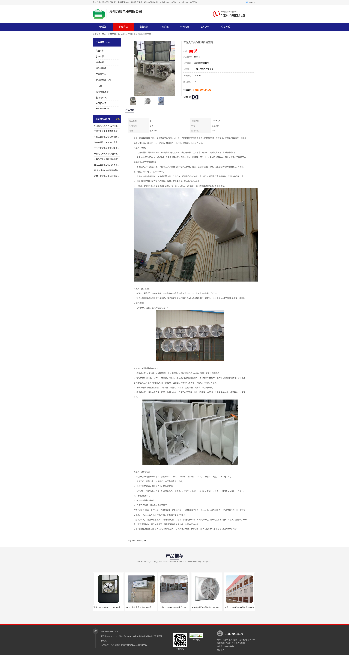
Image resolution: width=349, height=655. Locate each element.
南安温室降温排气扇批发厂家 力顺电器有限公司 (244, 607)
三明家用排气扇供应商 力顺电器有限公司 (176, 607)
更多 (118, 119)
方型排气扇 (101, 74)
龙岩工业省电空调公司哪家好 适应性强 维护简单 (107, 176)
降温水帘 (100, 62)
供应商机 (123, 27)
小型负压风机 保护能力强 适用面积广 (107, 159)
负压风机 (122, 34)
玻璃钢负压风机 (103, 80)
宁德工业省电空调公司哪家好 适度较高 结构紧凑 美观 (107, 137)
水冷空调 (100, 56)
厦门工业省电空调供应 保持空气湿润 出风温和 (113, 607)
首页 (104, 34)
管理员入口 (134, 645)
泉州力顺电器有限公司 (147, 636)
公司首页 (103, 27)
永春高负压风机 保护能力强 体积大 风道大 (107, 154)
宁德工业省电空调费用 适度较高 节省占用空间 (107, 131)
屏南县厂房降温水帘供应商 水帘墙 (206, 607)
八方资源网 (116, 645)
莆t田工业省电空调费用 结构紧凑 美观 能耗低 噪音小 (107, 170)
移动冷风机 (101, 68)
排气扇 (99, 86)
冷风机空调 (101, 103)
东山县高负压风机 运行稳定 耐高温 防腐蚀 (107, 126)
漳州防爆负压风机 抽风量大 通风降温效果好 (107, 142)
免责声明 (125, 645)
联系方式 (225, 27)
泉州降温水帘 (102, 92)
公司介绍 (164, 27)
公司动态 (184, 27)
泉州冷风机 (101, 97)
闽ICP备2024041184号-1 (128, 636)
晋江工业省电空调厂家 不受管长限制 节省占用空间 (107, 165)
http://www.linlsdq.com (137, 541)
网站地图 (143, 645)
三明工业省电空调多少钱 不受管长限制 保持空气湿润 (107, 148)
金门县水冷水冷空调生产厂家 (141, 607)
